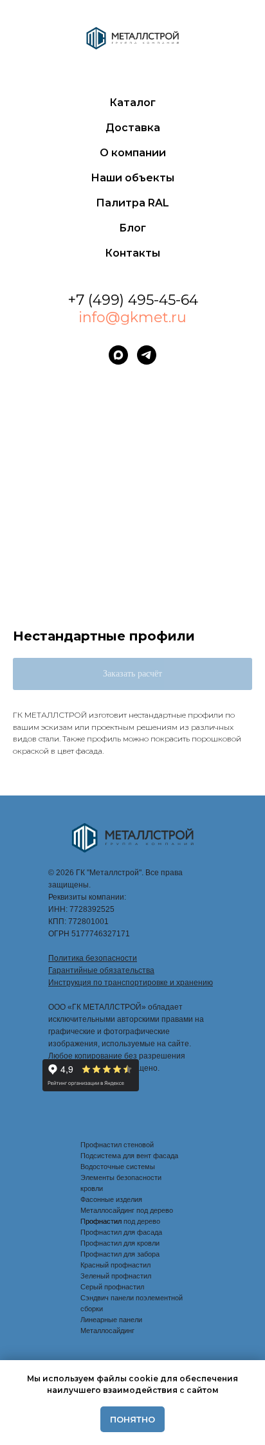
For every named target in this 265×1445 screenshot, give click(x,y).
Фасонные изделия (111, 1199)
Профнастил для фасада (121, 1232)
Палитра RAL (132, 203)
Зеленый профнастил (115, 1276)
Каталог (132, 102)
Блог (132, 228)
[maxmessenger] (118, 355)
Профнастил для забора (120, 1254)
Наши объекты (132, 178)
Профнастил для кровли (120, 1243)
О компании (133, 153)
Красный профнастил (115, 1265)
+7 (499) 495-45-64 (133, 300)
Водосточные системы (117, 1166)
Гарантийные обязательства (101, 970)
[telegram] (146, 355)
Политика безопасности (92, 958)
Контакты (132, 253)
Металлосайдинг (107, 1330)
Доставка (132, 128)
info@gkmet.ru (132, 317)
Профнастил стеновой (117, 1145)
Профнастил (101, 1221)
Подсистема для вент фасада (129, 1155)
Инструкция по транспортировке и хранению (130, 982)
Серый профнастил (112, 1287)
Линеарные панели (111, 1319)
